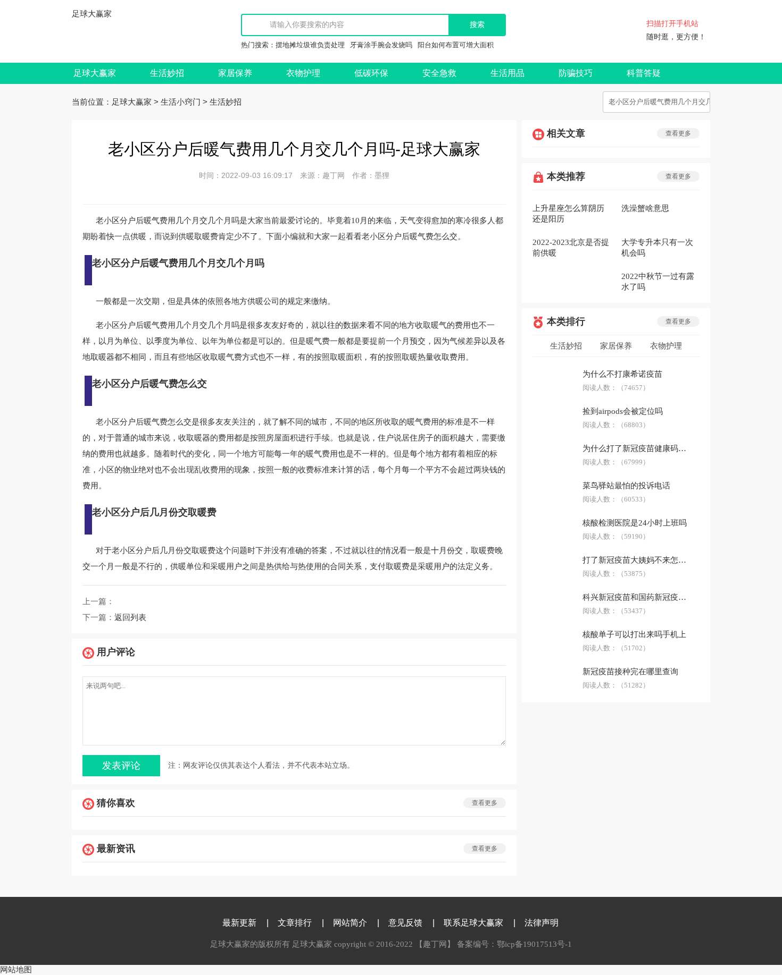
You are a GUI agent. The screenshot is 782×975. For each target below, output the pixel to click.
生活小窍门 (181, 102)
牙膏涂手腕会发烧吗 (381, 45)
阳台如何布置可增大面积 (456, 45)
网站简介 (350, 922)
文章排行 (295, 922)
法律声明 (542, 922)
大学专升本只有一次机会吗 (657, 247)
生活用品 (507, 73)
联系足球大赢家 (473, 922)
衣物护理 (303, 73)
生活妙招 (167, 73)
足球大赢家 (92, 14)
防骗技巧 (576, 73)
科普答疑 (644, 73)
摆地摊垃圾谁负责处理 (310, 45)
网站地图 (16, 969)
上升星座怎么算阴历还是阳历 (568, 213)
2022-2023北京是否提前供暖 (571, 247)
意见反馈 (405, 922)
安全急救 (439, 73)
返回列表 (130, 617)
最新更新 (239, 922)
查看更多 (484, 803)
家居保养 (235, 73)
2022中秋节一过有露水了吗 (657, 281)
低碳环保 (371, 73)
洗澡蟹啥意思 (645, 208)
